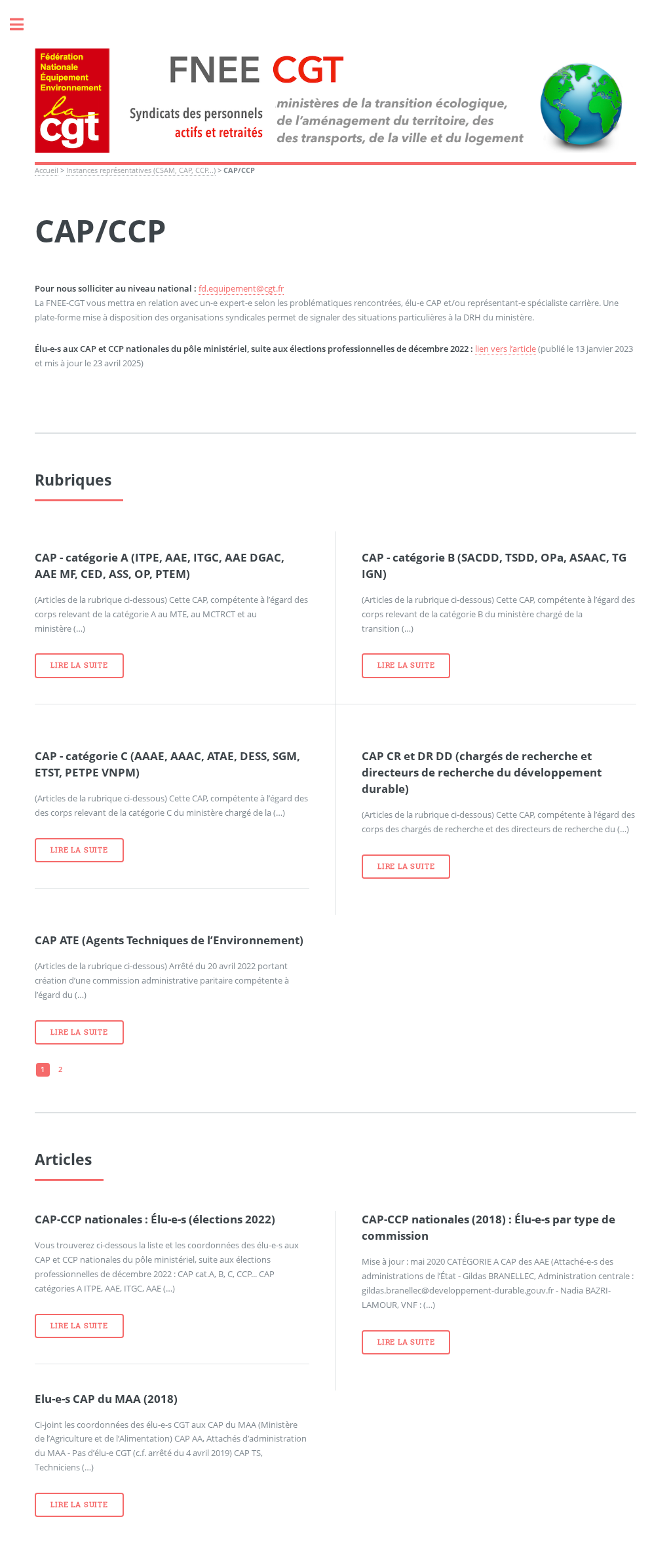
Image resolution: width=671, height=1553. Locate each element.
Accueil (46, 170)
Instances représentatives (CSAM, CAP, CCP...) (141, 170)
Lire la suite (78, 665)
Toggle (23, 24)
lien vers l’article (505, 349)
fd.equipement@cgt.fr (241, 288)
